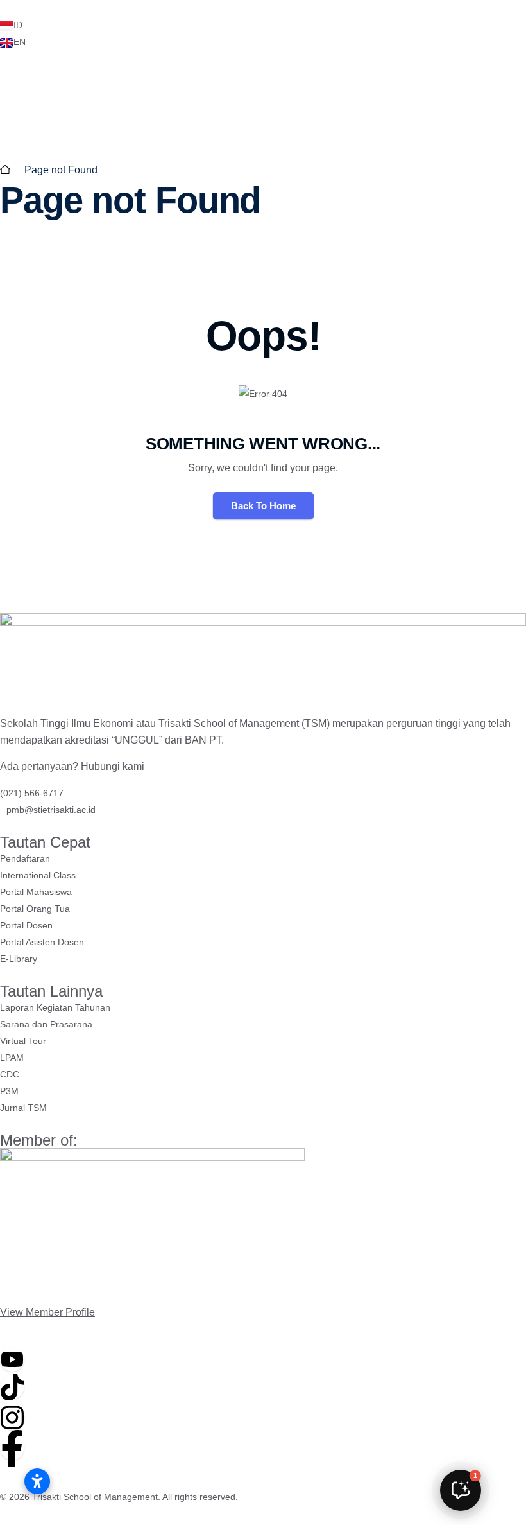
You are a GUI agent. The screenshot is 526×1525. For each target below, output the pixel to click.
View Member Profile (47, 1312)
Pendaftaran (388, 105)
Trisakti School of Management (95, 1497)
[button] (460, 1490)
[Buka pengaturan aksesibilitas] (37, 1481)
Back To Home (263, 505)
